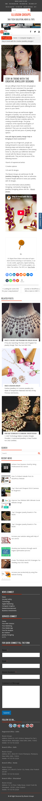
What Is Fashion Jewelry (12, 386)
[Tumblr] (7, 279)
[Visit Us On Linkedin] (15, 727)
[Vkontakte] (31, 273)
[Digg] (27, 273)
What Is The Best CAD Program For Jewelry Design (21, 340)
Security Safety (7, 599)
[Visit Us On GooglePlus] (19, 727)
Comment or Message (10, 683)
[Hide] (4, 39)
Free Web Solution (13, 4)
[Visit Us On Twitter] (23, 727)
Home (6, 4)
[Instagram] (14, 279)
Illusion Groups (21, 15)
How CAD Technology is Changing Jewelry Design (20, 433)
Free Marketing (23, 4)
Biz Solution (19, 7)
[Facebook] (7, 273)
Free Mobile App (33, 4)
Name (5, 650)
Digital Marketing (7, 604)
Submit (6, 713)
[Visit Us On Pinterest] (31, 727)
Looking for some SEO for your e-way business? (10, 290)
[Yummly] (17, 279)
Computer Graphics (8, 606)
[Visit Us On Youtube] (27, 727)
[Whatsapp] (10, 279)
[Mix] (24, 273)
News (4, 597)
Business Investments (9, 610)
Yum (4, 36)
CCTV (35, 7)
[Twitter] (10, 273)
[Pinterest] (17, 273)
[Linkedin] (14, 273)
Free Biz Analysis (10, 7)
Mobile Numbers (9, 672)
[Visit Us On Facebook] (10, 727)
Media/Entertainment (9, 608)
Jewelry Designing (28, 7)
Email (4, 661)
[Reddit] (21, 273)
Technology (6, 601)
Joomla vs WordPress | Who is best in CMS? (32, 290)
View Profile (31, 267)
